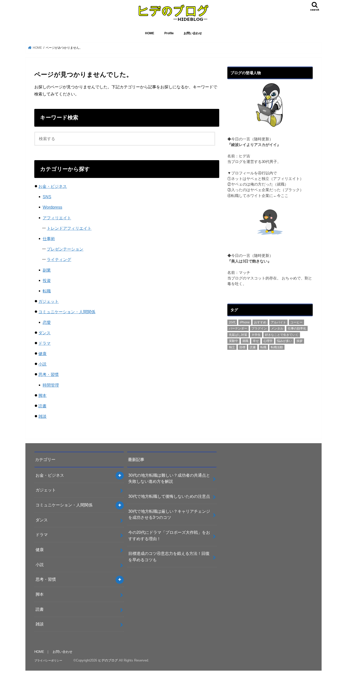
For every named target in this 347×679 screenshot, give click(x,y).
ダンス (44, 332)
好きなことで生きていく (281, 335)
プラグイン (259, 328)
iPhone (245, 322)
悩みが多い (284, 341)
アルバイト (278, 322)
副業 (47, 270)
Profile (169, 33)
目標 (242, 347)
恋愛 (47, 322)
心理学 (268, 341)
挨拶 (299, 341)
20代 (232, 322)
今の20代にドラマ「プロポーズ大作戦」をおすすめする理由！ (169, 535)
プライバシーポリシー (48, 660)
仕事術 (49, 238)
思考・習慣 (48, 374)
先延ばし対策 (238, 335)
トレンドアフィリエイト (69, 228)
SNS (47, 196)
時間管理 (51, 385)
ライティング (59, 259)
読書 (42, 406)
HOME (149, 33)
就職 (245, 341)
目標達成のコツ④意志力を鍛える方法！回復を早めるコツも (169, 556)
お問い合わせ (193, 33)
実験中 (233, 341)
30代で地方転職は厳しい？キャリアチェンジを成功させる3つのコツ (169, 514)
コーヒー (296, 322)
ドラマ (44, 343)
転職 (47, 291)
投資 (47, 280)
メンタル (277, 328)
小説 (42, 364)
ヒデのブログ (108, 660)
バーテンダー (238, 328)
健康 (42, 353)
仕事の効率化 (297, 328)
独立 (232, 347)
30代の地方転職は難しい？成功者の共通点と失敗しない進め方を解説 (169, 478)
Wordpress (52, 207)
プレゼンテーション (65, 249)
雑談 (42, 416)
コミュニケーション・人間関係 (66, 311)
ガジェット (48, 301)
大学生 (256, 335)
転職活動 (277, 347)
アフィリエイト (57, 218)
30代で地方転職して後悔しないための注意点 (169, 496)
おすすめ (260, 322)
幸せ (256, 341)
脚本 (42, 395)
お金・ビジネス (52, 186)
